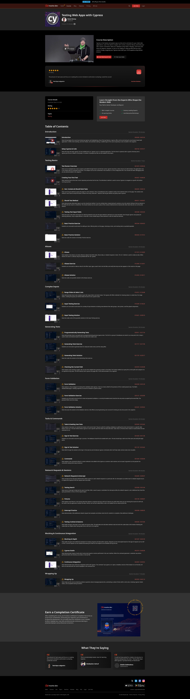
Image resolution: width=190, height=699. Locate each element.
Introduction (66, 137)
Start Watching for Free (105, 57)
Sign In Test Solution (71, 447)
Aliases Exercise (69, 264)
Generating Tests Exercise (73, 344)
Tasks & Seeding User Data (73, 424)
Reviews (72, 689)
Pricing (88, 6)
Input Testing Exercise (72, 304)
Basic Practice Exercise (72, 223)
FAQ (81, 689)
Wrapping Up (68, 579)
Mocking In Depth (70, 539)
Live (56, 689)
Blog (75, 6)
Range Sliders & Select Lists (73, 292)
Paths (62, 6)
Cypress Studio (69, 550)
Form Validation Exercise (72, 395)
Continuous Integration (72, 562)
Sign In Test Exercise (71, 436)
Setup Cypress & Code (69, 149)
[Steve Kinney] (64, 19)
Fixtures (67, 499)
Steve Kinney (71, 19)
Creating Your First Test (70, 177)
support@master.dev (140, 689)
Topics (60, 689)
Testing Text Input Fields (72, 212)
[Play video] (69, 48)
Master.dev (51, 6)
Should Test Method (71, 200)
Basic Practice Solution (72, 235)
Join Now (136, 6)
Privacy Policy (141, 694)
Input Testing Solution (72, 315)
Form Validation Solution (73, 407)
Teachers (66, 689)
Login (143, 6)
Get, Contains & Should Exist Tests (76, 189)
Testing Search (69, 487)
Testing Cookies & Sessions (73, 522)
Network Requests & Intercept (74, 476)
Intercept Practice (70, 510)
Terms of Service (133, 694)
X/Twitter (132, 681)
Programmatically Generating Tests (76, 332)
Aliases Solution (69, 275)
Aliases (66, 252)
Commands (68, 459)
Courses (68, 6)
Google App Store (140, 685)
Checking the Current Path (73, 367)
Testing (50, 116)
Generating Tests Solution (73, 355)
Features (81, 6)
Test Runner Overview (69, 166)
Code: (86, 1)
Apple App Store (129, 685)
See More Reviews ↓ (136, 81)
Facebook (139, 681)
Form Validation (69, 384)
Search (129, 6)
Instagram (143, 681)
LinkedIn (136, 681)
